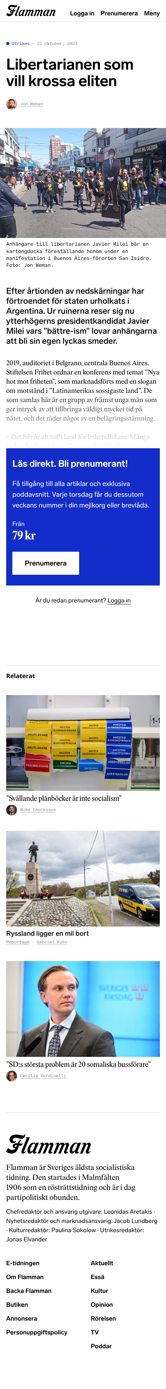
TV (95, 1332)
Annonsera (21, 1318)
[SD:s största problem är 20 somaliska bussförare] (83, 1009)
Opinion (102, 1305)
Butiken (17, 1305)
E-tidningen (22, 1263)
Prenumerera (119, 13)
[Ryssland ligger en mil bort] (83, 879)
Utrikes (20, 44)
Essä (97, 1277)
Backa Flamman (29, 1291)
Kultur (99, 1291)
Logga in (82, 13)
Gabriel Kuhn (52, 942)
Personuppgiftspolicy (36, 1332)
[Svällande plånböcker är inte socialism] (83, 743)
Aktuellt (102, 1263)
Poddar (101, 1346)
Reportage (17, 942)
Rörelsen (103, 1318)
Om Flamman (25, 1277)
